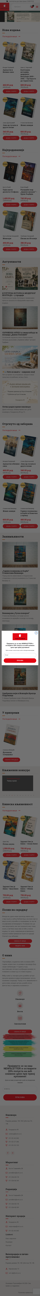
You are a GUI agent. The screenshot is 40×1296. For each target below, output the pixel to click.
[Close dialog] (36, 632)
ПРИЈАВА (20, 660)
